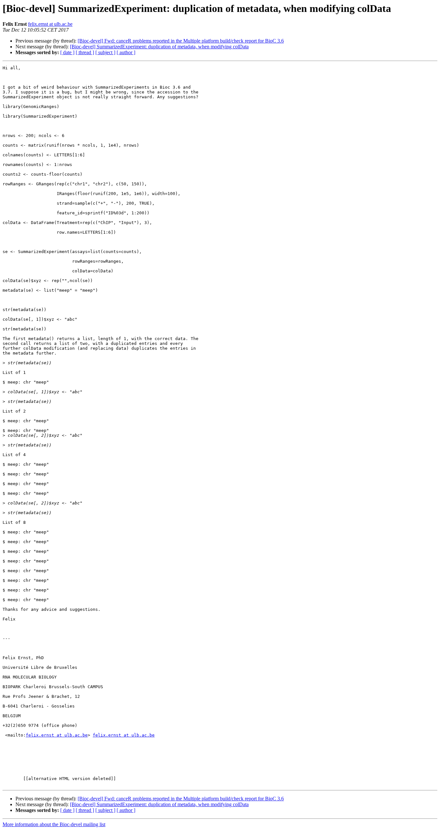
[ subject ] (105, 52)
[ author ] (126, 52)
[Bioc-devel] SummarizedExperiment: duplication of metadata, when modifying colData (159, 46)
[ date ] (67, 52)
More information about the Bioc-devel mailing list (54, 824)
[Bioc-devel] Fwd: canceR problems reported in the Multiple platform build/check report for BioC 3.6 (181, 41)
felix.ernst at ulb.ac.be (50, 24)
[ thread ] (85, 52)
